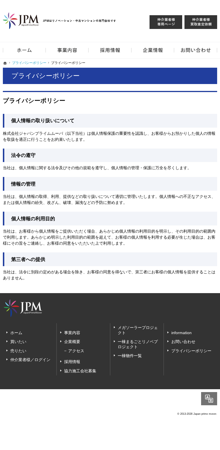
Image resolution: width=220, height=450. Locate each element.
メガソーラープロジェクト (138, 330)
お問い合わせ (183, 341)
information (181, 332)
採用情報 (72, 361)
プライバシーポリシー (191, 350)
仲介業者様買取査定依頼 (200, 22)
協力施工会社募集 (80, 371)
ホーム (16, 332)
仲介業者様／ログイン (30, 359)
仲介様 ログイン (166, 22)
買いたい (18, 341)
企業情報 (152, 50)
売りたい (18, 350)
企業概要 (72, 341)
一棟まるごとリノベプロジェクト (138, 344)
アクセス (76, 350)
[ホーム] (5, 63)
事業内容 (72, 332)
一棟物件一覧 (130, 355)
